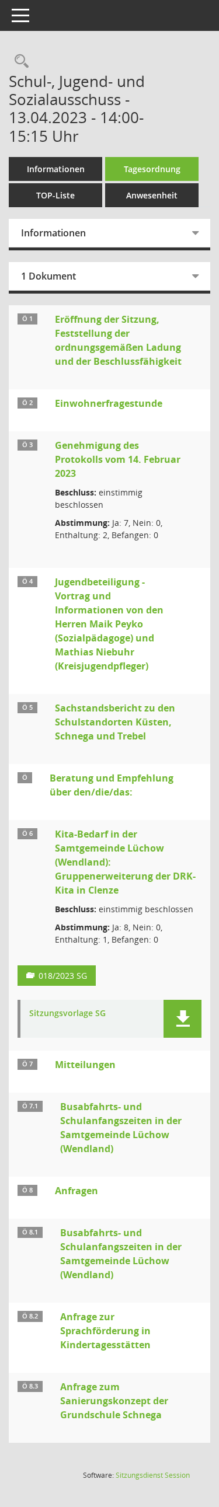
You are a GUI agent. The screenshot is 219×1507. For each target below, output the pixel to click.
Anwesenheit (152, 195)
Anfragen (76, 1190)
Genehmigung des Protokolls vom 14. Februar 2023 (117, 459)
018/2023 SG (63, 975)
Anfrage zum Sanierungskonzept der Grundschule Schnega (114, 1400)
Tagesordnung (152, 169)
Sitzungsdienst (153, 1475)
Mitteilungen (85, 1064)
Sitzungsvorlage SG (67, 1013)
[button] (182, 1019)
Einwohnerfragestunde (108, 403)
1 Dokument (48, 276)
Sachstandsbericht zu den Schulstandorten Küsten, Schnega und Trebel (115, 722)
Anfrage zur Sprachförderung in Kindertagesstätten (105, 1330)
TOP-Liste (55, 195)
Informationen (56, 169)
